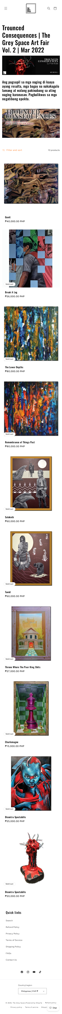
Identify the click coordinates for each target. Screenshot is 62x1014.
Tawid (8, 592)
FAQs (8, 953)
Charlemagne (11, 742)
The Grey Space (19, 1003)
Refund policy (50, 1003)
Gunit (8, 217)
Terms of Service (14, 940)
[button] (6, 8)
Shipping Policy (13, 946)
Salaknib (9, 517)
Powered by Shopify (34, 1003)
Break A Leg (11, 292)
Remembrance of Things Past (20, 442)
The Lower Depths (14, 367)
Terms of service (31, 1007)
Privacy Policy (12, 933)
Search (9, 920)
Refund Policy (12, 927)
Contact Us (11, 960)
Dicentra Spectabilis (15, 817)
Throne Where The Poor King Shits (23, 667)
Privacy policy (16, 1007)
